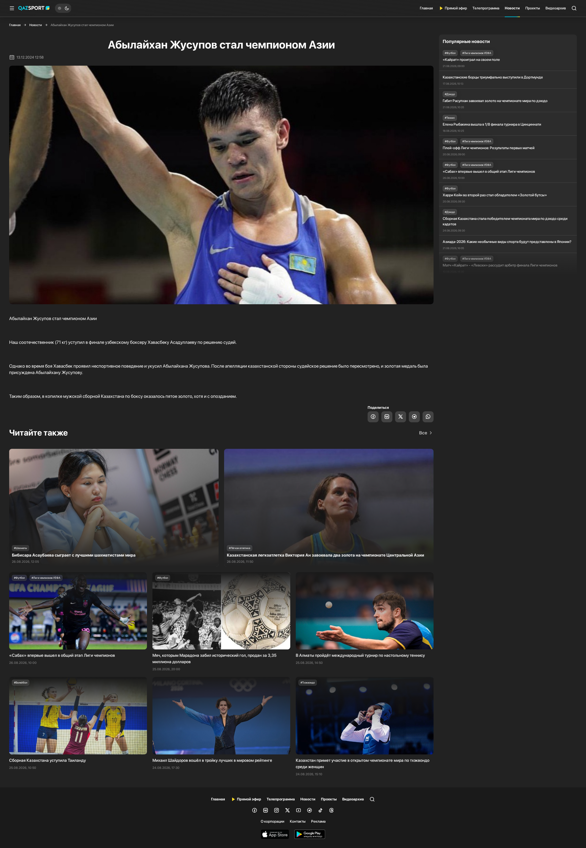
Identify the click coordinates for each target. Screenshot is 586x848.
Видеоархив (555, 8)
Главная (426, 8)
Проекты (532, 8)
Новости (512, 8)
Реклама (318, 821)
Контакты (298, 821)
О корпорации (272, 821)
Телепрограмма (485, 8)
